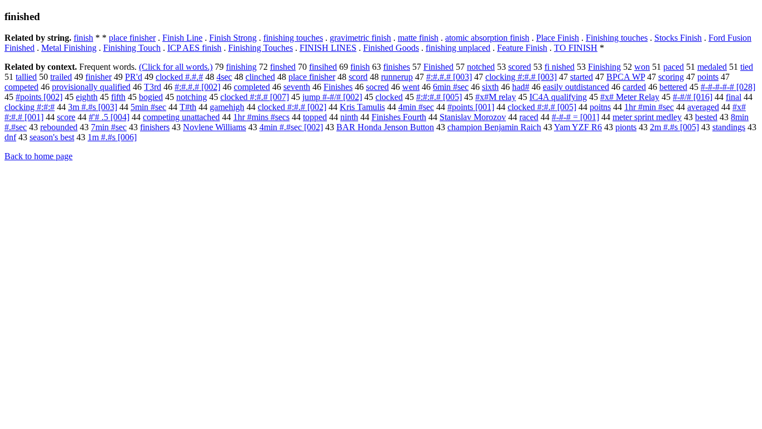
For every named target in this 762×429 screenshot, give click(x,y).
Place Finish (557, 37)
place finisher (132, 37)
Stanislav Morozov (473, 117)
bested (706, 117)
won (642, 67)
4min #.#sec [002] (291, 127)
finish (83, 37)
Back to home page (38, 156)
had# (520, 87)
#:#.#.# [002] (197, 87)
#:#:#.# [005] (439, 97)
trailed (61, 77)
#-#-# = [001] (575, 117)
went (410, 87)
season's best (52, 137)
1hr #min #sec (649, 107)
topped (315, 117)
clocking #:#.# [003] (521, 77)
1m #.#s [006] (112, 137)
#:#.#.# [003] (449, 77)
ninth (349, 117)
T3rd (152, 87)
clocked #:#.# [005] (542, 107)
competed (21, 87)
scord (358, 77)
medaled (712, 67)
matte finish (418, 37)
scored (519, 67)
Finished (438, 67)
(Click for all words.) (176, 67)
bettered (673, 87)
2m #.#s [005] (674, 127)
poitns (600, 107)
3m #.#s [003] (92, 107)
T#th (188, 107)
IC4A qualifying (558, 97)
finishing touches (293, 37)
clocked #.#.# (179, 77)
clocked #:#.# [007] (254, 97)
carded (634, 87)
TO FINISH (575, 48)
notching (191, 97)
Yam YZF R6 (578, 127)
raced (528, 117)
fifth (118, 97)
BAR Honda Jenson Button (385, 127)
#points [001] (470, 107)
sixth (490, 87)
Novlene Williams (214, 127)
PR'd (133, 77)
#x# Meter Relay (629, 97)
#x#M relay (495, 97)
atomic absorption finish (487, 37)
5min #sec (148, 107)
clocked (389, 97)
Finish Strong (233, 37)
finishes (396, 67)
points (707, 77)
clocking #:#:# (29, 107)
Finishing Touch (132, 48)
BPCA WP (625, 77)
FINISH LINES (328, 48)
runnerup (397, 77)
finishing (241, 67)
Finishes (338, 87)
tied (746, 67)
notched (481, 67)
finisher (98, 77)
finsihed (323, 67)
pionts (625, 127)
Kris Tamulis (362, 107)
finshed (283, 67)
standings (728, 127)
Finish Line (182, 37)
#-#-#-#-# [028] (728, 87)
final (733, 97)
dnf (10, 137)
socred (377, 87)
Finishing (604, 67)
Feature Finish (522, 48)
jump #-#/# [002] (332, 97)
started (581, 77)
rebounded (59, 127)
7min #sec (109, 127)
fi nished (559, 67)
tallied (26, 77)
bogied (151, 97)
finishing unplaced (458, 48)
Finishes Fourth (399, 117)
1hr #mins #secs (261, 117)
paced (673, 67)
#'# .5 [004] (109, 117)
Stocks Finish (678, 37)
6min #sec (451, 87)
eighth (87, 97)
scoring (671, 77)
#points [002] (39, 97)
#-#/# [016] (692, 97)
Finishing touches (617, 37)
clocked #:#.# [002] (292, 107)
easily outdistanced (576, 87)
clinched (260, 77)
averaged (703, 107)
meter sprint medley (647, 117)
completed (252, 87)
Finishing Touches (260, 48)
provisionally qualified (91, 87)
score (66, 117)
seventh (296, 87)
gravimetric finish (360, 37)
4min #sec (416, 107)
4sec (224, 77)
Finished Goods (391, 48)
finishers (155, 127)
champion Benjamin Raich (494, 127)
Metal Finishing (69, 48)
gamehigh (227, 107)
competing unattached (181, 117)
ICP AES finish (194, 48)
